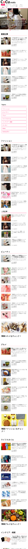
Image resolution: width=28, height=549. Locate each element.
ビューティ (5, 112)
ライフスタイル (6, 118)
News (4, 128)
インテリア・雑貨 (7, 122)
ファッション (6, 109)
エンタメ (4, 125)
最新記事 (4, 34)
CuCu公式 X (5, 131)
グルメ (4, 115)
